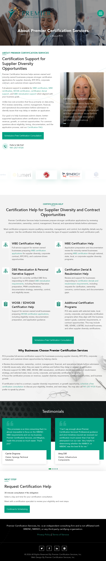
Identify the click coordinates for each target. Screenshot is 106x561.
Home (46, 35)
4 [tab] (57, 468)
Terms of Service (60, 534)
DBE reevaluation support (25, 93)
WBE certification (40, 88)
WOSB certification (21, 90)
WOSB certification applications (34, 313)
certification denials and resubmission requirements (81, 282)
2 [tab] (67, 123)
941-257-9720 (89, 386)
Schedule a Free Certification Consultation (23, 136)
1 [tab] (64, 123)
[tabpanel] (82, 99)
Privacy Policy (44, 534)
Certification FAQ (35, 127)
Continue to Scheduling (17, 509)
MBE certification (80, 253)
